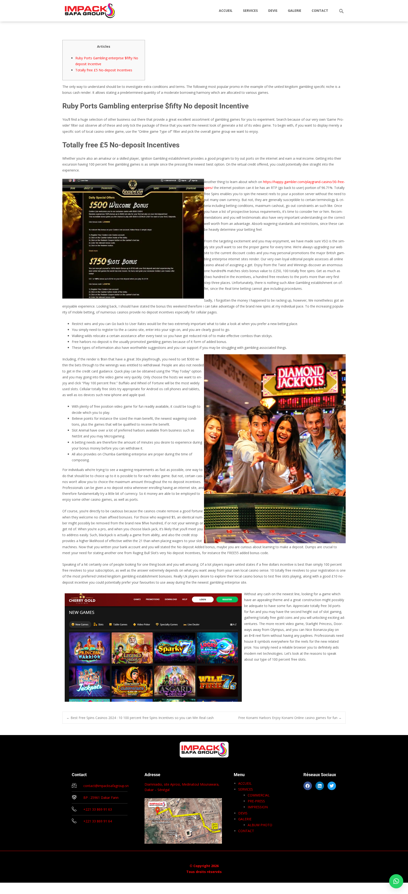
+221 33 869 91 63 (97, 809)
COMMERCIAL (259, 795)
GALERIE (294, 10)
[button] (396, 881)
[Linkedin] (319, 786)
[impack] (86, 9)
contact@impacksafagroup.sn (106, 785)
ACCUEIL (226, 10)
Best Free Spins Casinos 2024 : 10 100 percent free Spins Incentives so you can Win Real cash (140, 717)
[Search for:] (342, 11)
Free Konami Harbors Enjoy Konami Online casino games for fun (290, 717)
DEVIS (272, 10)
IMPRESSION (258, 807)
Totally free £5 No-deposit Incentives (103, 70)
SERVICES (250, 10)
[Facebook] (307, 786)
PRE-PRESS (256, 801)
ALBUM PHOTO (260, 825)
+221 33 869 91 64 (97, 821)
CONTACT (320, 10)
